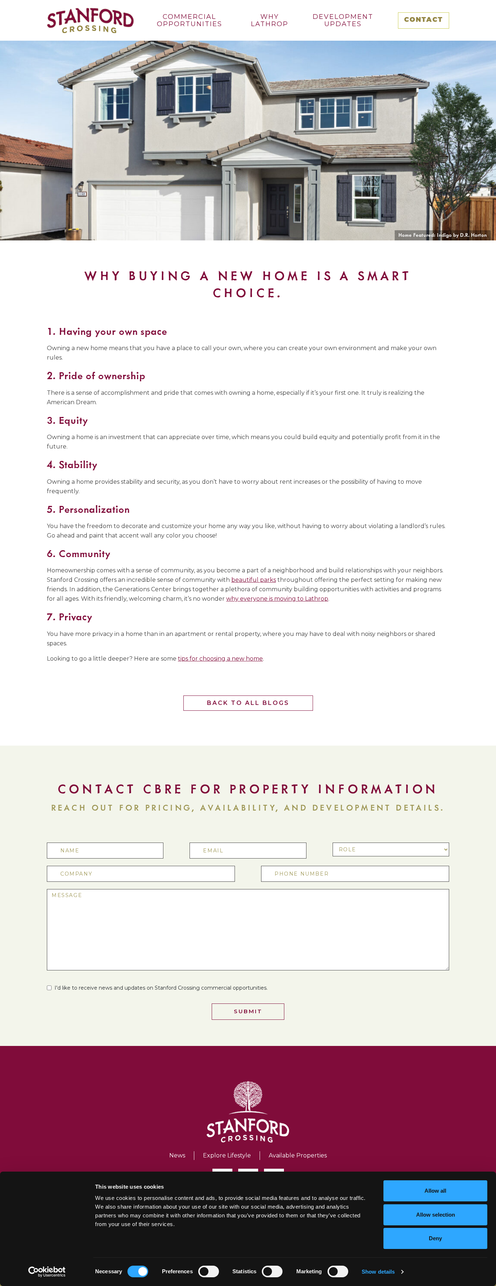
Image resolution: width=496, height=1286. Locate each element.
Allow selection (435, 1215)
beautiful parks (253, 579)
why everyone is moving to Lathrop (277, 598)
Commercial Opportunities (189, 20)
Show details (378, 1272)
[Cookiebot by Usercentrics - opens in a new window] (47, 1271)
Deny (435, 1238)
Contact (423, 20)
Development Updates (343, 20)
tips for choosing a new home (220, 658)
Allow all (435, 1191)
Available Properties (298, 1155)
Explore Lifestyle (227, 1155)
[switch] (208, 1271)
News (177, 1155)
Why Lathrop (269, 20)
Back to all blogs (248, 702)
